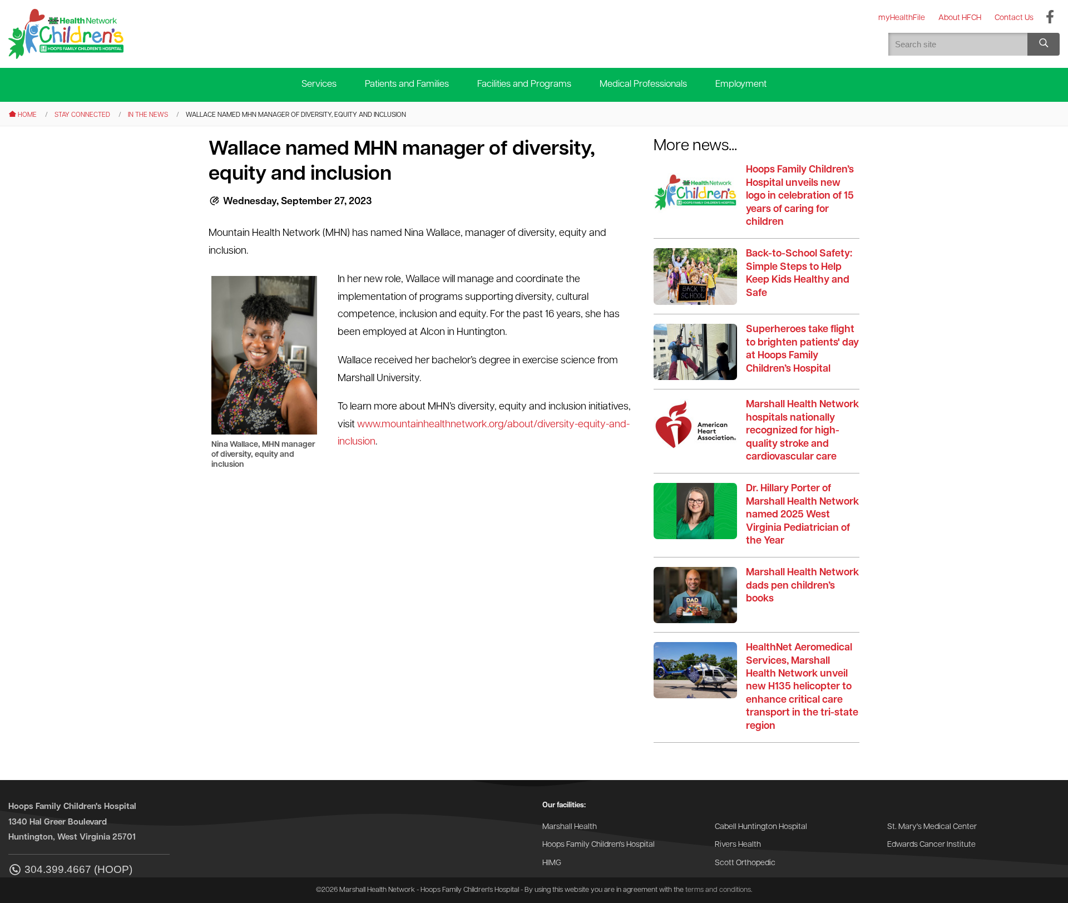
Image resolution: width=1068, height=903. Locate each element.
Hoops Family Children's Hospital (598, 845)
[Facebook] (1050, 18)
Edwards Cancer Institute (931, 845)
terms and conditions (718, 890)
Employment (741, 84)
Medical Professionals (643, 84)
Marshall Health (569, 827)
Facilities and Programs (524, 84)
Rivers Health (738, 845)
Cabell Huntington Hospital (761, 827)
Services (319, 84)
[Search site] (1043, 44)
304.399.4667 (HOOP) (78, 869)
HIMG (551, 863)
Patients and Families (407, 84)
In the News (148, 115)
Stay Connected (82, 115)
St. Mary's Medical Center (932, 827)
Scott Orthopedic (745, 863)
